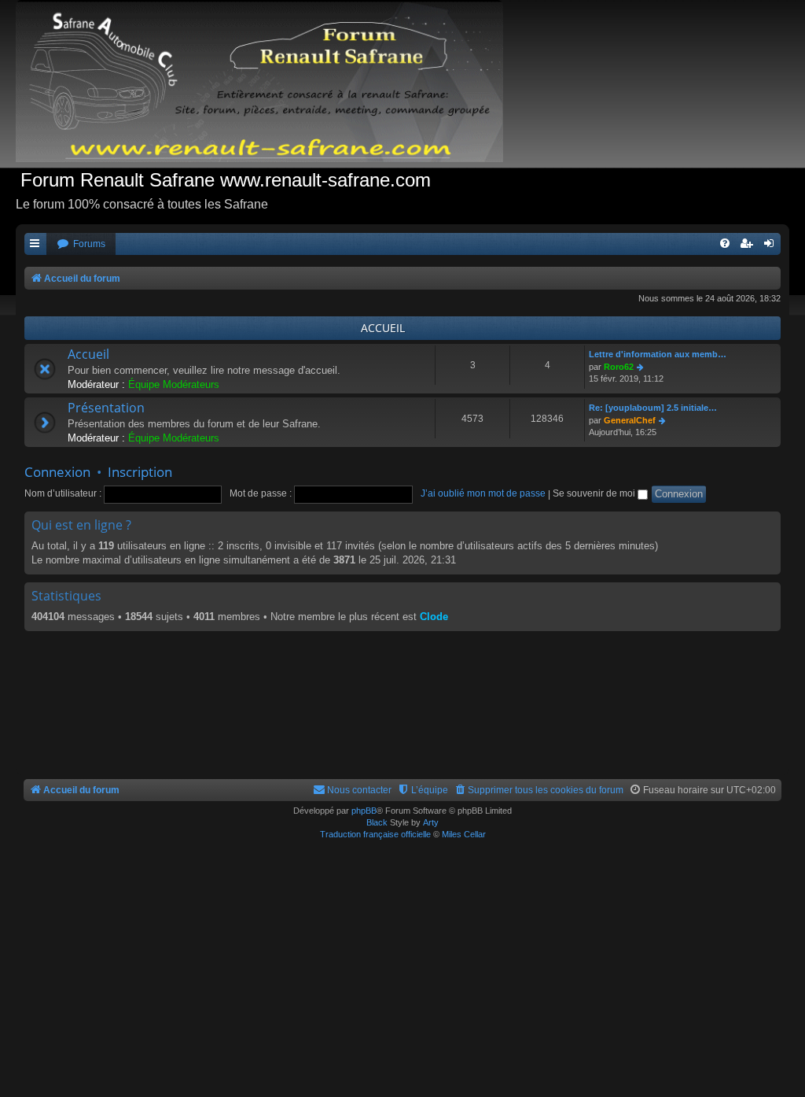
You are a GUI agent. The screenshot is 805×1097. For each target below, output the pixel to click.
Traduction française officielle (375, 834)
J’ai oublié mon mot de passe (483, 493)
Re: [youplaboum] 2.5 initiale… (653, 407)
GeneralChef (630, 420)
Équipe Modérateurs (173, 384)
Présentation (106, 407)
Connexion (57, 472)
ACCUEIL (383, 327)
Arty (431, 822)
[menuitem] (81, 244)
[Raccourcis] (35, 244)
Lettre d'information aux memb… (657, 354)
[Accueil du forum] (267, 84)
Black (377, 822)
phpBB (364, 810)
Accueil (88, 354)
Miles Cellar (464, 834)
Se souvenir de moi (595, 493)
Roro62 (619, 366)
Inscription (140, 472)
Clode (434, 616)
